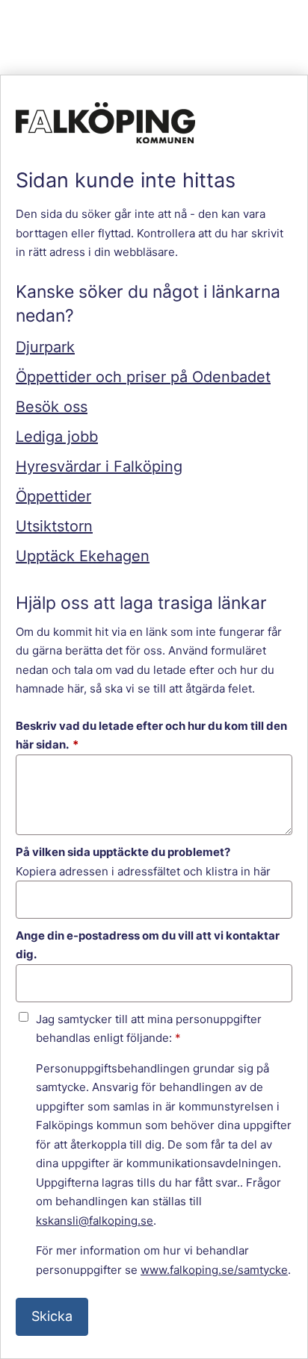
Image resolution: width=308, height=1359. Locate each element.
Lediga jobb (57, 437)
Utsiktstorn (54, 526)
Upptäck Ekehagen (83, 556)
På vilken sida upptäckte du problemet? (123, 852)
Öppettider (53, 496)
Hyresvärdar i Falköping (99, 466)
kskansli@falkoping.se (94, 1220)
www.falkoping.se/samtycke (214, 1270)
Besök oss (51, 407)
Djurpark (45, 347)
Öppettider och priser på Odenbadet (143, 377)
